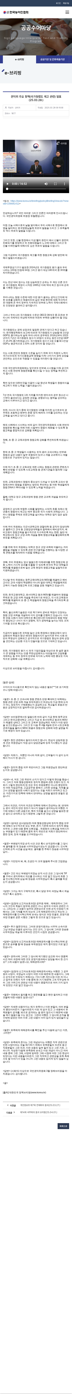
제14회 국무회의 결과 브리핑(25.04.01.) (38, 1112)
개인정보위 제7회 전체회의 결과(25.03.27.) (40, 1105)
